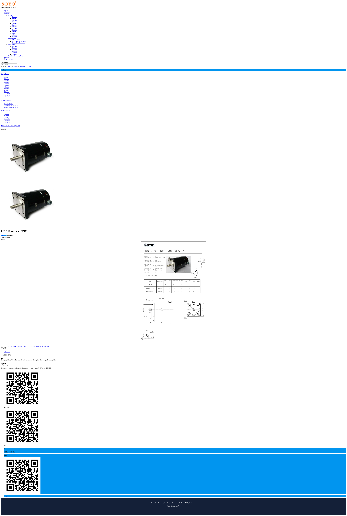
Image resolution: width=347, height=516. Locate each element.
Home (10, 66)
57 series (6, 85)
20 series (6, 77)
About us (7, 352)
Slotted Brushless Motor (11, 107)
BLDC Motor (6, 100)
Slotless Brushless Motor (11, 105)
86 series (6, 90)
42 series (6, 84)
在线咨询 (4, 235)
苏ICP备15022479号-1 (173, 506)
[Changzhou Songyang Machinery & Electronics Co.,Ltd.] (9, 5)
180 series (7, 97)
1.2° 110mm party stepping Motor (16, 346)
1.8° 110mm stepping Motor (41, 346)
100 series (7, 117)
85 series (6, 88)
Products (15, 66)
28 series (6, 79)
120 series (7, 120)
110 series (29, 66)
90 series (6, 92)
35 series (6, 80)
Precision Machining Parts (10, 126)
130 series (7, 95)
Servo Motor (5, 110)
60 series (6, 87)
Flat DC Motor (8, 104)
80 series (6, 115)
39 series (6, 82)
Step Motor (22, 66)
